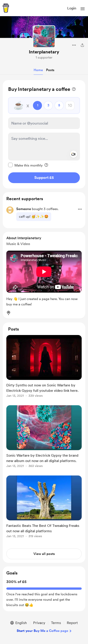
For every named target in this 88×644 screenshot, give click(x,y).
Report (72, 623)
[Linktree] (8, 313)
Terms (56, 623)
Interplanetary (44, 52)
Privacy (39, 623)
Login (71, 8)
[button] (82, 8)
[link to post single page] (44, 367)
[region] (44, 134)
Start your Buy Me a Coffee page (42, 631)
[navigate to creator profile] (44, 36)
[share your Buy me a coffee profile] (82, 45)
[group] (44, 369)
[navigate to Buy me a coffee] (6, 8)
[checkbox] (25, 165)
